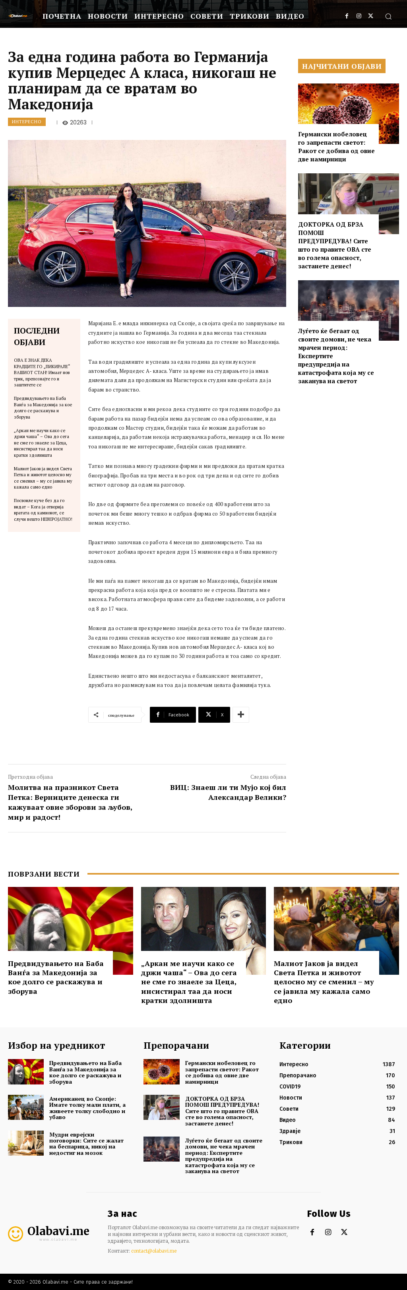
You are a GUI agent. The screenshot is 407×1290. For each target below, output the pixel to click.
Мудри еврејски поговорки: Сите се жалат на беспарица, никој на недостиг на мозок (86, 1143)
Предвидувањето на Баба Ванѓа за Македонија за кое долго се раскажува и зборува (43, 407)
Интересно (27, 121)
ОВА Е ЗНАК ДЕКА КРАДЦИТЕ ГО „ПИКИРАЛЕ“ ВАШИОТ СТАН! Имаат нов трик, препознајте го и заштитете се (42, 372)
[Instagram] (359, 16)
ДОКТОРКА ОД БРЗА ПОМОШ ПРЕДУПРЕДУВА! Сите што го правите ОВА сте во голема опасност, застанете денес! (334, 245)
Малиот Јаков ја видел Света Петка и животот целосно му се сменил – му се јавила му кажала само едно (43, 478)
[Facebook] (347, 16)
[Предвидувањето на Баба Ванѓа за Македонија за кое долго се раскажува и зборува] (70, 930)
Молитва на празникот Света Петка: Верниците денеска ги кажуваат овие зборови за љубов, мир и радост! (70, 802)
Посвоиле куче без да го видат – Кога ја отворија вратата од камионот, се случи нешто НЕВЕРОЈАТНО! (43, 510)
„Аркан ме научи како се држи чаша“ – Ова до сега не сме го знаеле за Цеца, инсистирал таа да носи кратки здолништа (41, 443)
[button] (388, 16)
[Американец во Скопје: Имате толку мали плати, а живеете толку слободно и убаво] (26, 1107)
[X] (371, 16)
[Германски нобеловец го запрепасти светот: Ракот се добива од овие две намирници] (348, 113)
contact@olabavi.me (153, 1251)
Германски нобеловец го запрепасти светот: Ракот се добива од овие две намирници (336, 146)
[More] (241, 715)
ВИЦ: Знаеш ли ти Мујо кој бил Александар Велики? (228, 792)
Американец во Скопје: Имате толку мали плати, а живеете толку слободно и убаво (87, 1108)
